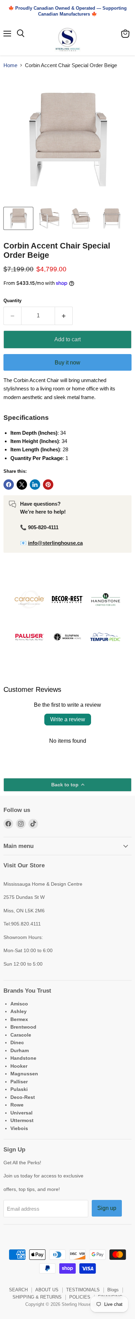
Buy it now (67, 362)
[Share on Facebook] (8, 484)
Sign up (106, 1208)
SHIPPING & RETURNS (37, 1297)
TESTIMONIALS (83, 1289)
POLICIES (79, 1297)
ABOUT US (46, 1289)
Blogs (113, 1289)
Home (10, 65)
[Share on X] (22, 484)
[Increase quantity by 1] (64, 316)
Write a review (67, 719)
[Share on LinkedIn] (35, 484)
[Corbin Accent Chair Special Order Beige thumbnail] (18, 218)
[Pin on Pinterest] (48, 484)
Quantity (12, 300)
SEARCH (18, 1289)
